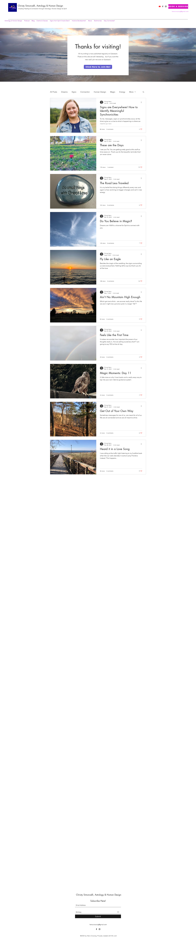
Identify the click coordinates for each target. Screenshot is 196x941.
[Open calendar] (118, 912)
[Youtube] (160, 6)
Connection (85, 92)
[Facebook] (163, 6)
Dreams (64, 92)
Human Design (100, 92)
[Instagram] (166, 6)
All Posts (53, 92)
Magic (112, 92)
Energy (122, 92)
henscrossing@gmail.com (180, 11)
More (131, 92)
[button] (143, 92)
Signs (74, 92)
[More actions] (142, 102)
